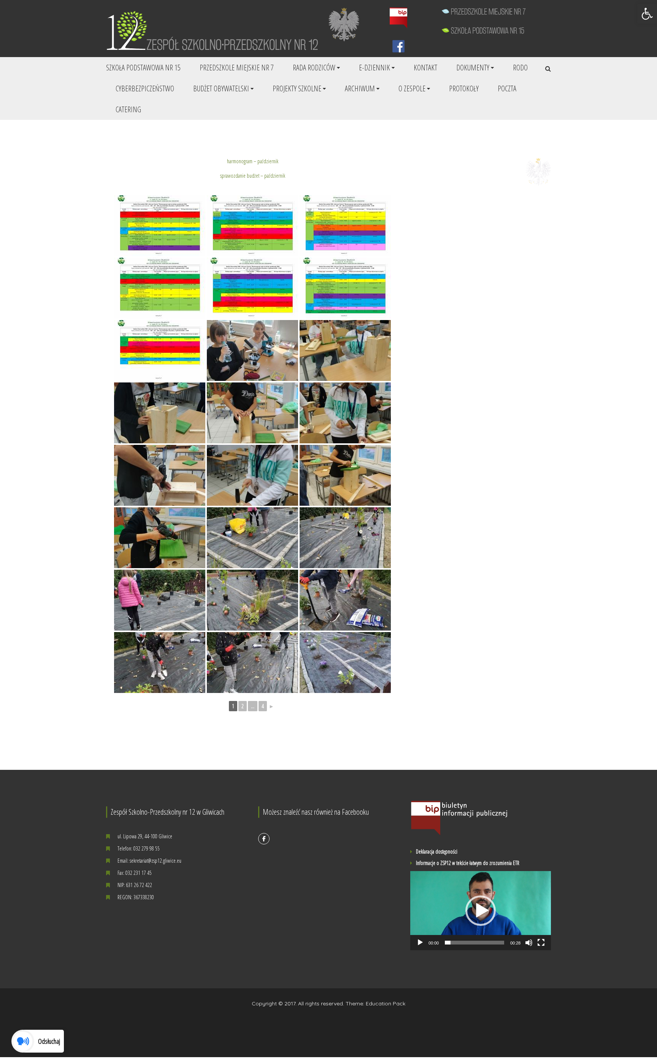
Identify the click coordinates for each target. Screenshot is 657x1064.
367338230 (143, 897)
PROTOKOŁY (464, 88)
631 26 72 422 (139, 885)
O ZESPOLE (411, 88)
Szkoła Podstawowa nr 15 (143, 67)
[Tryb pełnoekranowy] (541, 942)
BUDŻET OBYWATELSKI (221, 88)
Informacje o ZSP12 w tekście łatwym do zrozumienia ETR (467, 863)
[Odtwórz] (420, 942)
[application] (480, 910)
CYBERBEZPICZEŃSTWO (145, 88)
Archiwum (360, 88)
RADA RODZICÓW (314, 67)
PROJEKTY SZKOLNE (297, 88)
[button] (647, 14)
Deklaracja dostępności (436, 851)
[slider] (474, 943)
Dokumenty (472, 67)
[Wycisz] (529, 942)
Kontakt (425, 67)
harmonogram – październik (252, 161)
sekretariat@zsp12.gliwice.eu (155, 860)
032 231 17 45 (138, 872)
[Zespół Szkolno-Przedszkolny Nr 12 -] (217, 30)
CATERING (128, 109)
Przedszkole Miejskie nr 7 (237, 67)
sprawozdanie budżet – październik (252, 175)
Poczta (507, 88)
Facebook (264, 838)
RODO (520, 67)
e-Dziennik (374, 67)
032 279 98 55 (146, 848)
